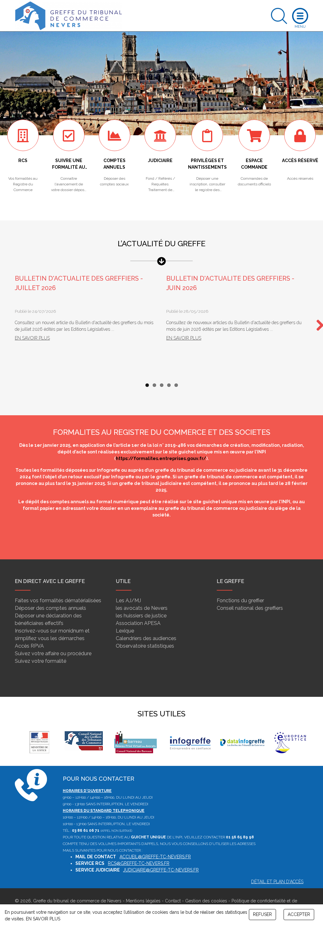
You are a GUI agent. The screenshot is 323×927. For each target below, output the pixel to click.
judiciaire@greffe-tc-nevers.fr (161, 869)
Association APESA (138, 623)
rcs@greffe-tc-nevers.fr (138, 863)
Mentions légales (143, 900)
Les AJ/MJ (128, 600)
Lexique (125, 631)
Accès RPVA (29, 646)
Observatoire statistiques (145, 646)
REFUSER (262, 914)
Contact (173, 900)
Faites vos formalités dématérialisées (58, 600)
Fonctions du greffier (240, 600)
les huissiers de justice (141, 616)
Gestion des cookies (206, 900)
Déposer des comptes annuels (50, 608)
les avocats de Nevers (141, 608)
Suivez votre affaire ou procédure (53, 653)
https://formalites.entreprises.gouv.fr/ (161, 458)
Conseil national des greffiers (250, 608)
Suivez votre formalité (40, 661)
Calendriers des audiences (146, 638)
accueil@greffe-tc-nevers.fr (155, 856)
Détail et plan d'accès (277, 881)
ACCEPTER (299, 914)
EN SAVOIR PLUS (43, 918)
